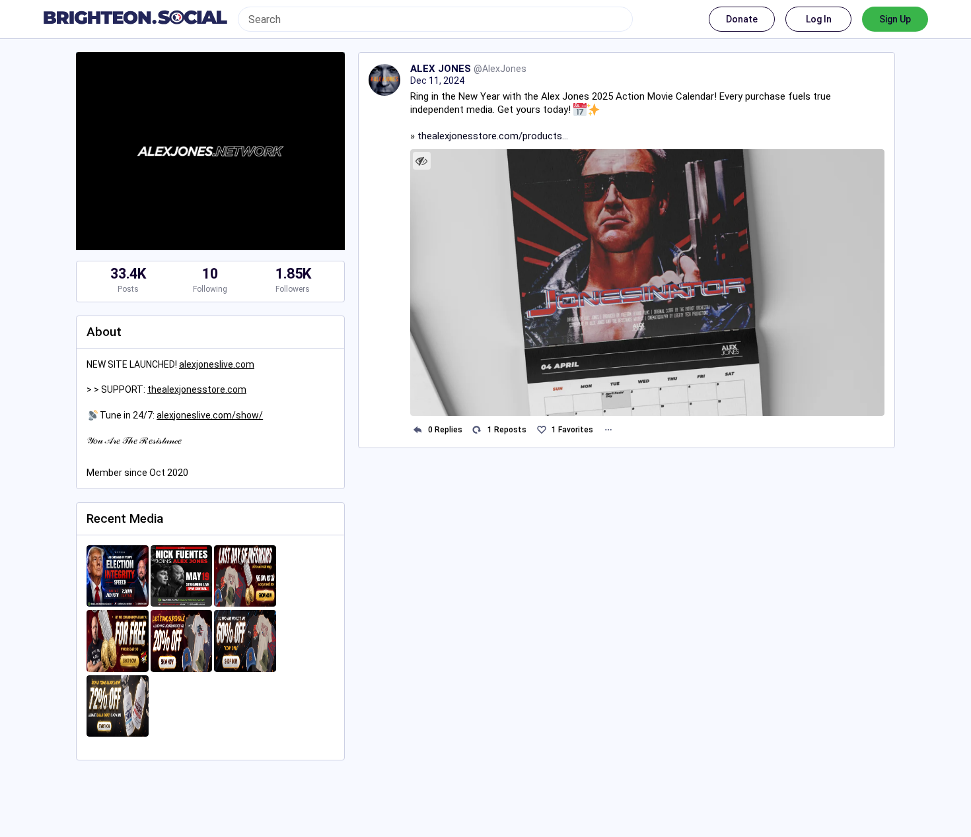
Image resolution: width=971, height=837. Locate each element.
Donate (742, 19)
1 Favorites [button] (572, 429)
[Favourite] (541, 430)
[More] (608, 430)
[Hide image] (422, 161)
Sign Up (895, 19)
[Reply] (417, 430)
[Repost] (477, 430)
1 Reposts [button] (506, 429)
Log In (819, 19)
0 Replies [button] (445, 429)
